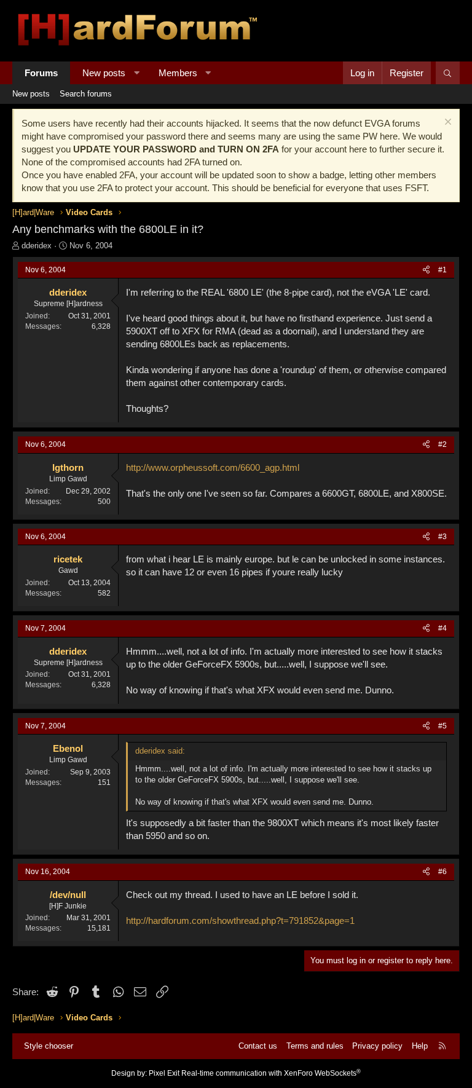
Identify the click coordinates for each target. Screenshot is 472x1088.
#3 (442, 536)
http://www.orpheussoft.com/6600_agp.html (212, 467)
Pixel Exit (164, 1073)
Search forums (86, 93)
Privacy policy (377, 1046)
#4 (442, 628)
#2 (442, 444)
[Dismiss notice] (446, 123)
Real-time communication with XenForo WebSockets (271, 1073)
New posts (103, 73)
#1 (442, 270)
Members (178, 73)
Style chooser (48, 1046)
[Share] (426, 270)
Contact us (257, 1046)
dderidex (37, 245)
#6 (442, 871)
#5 (442, 726)
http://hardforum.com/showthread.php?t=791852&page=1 (240, 920)
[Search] (448, 72)
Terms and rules (315, 1046)
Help (420, 1046)
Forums (41, 73)
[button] (136, 72)
